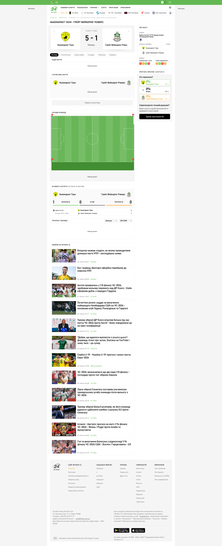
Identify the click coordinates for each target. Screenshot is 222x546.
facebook (99, 468)
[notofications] (52, 2)
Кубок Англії (63, 17)
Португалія (140, 498)
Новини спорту (68, 7)
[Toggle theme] (163, 2)
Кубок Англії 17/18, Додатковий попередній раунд (151, 36)
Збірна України (96, 366)
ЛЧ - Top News (116, 13)
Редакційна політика (76, 491)
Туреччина (140, 502)
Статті (104, 7)
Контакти (71, 483)
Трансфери (125, 7)
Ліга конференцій (161, 479)
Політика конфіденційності (78, 476)
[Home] (53, 12)
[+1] (57, 2)
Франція (139, 494)
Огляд (54, 55)
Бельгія (139, 483)
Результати (82, 7)
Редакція (71, 468)
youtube (99, 476)
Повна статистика (92, 103)
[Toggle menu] (170, 7)
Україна (102, 13)
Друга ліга (124, 476)
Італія (138, 479)
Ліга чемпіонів (161, 13)
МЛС (138, 487)
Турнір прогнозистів (155, 116)
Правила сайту (73, 479)
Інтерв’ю (93, 348)
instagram (100, 479)
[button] (94, 7)
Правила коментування (77, 487)
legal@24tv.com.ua (83, 519)
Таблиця (101, 55)
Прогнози (113, 7)
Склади (91, 55)
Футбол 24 (53, 17)
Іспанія (147, 13)
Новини (112, 55)
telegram (99, 483)
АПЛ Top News (133, 13)
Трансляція (79, 55)
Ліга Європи (158, 472)
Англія (174, 13)
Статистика (65, 55)
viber (98, 487)
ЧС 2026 (75, 13)
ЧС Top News (89, 13)
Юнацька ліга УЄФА (161, 476)
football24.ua (144, 516)
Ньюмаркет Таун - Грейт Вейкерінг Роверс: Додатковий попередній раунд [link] (92, 17)
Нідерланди (140, 491)
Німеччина (140, 468)
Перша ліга (124, 472)
